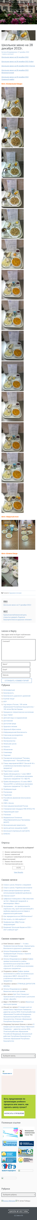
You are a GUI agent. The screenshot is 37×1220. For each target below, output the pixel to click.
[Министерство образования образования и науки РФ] (26, 1146)
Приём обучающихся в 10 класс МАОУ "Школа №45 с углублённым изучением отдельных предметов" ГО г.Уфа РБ (18, 784)
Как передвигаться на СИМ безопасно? (18, 916)
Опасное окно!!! (9, 896)
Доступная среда (9, 724)
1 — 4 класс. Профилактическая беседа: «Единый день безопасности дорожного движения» (19, 946)
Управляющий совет (11, 812)
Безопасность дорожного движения (16, 696)
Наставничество (9, 741)
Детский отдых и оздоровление (15, 718)
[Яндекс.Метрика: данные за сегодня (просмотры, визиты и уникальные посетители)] (8, 1201)
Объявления (8, 749)
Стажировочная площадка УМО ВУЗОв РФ (19, 809)
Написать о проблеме (14, 1113)
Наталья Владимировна (9, 52)
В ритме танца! (8, 699)
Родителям (7, 795)
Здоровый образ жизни (12, 729)
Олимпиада (7, 752)
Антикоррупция (9, 690)
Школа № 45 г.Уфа (18, 11)
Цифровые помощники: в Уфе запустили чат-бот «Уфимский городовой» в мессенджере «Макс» (18, 901)
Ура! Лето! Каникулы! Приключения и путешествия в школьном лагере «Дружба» (19, 996)
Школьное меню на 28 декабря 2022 (15, 57)
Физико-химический (12, 854)
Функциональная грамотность (14, 825)
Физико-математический (14, 852)
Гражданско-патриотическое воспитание (18, 712)
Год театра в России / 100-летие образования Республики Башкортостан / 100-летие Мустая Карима (18, 707)
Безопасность (8, 693)
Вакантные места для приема (14, 991)
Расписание (7, 792)
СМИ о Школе (8, 803)
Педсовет (7, 755)
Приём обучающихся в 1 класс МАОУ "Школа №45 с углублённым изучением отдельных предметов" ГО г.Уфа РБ (18, 776)
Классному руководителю (13, 735)
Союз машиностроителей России (15, 806)
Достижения (8, 721)
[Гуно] (8, 1162)
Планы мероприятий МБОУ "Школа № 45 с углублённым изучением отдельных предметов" (19, 765)
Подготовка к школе (11, 771)
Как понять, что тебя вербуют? (14, 919)
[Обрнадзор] (25, 1162)
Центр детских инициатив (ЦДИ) (15, 828)
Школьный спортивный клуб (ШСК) (16, 831)
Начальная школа (9, 744)
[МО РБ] (8, 1156)
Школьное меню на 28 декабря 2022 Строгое (18, 66)
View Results (18, 872)
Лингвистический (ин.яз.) (14, 864)
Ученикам (7, 815)
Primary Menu (20, 19)
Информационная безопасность (15, 732)
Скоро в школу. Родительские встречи (17, 888)
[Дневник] (9, 1146)
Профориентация (9, 789)
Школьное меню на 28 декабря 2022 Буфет (17, 62)
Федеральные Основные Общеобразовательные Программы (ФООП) (16, 820)
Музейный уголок (10, 738)
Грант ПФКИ (8, 715)
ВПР (5, 702)
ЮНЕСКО (6, 834)
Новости (6, 747)
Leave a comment (8, 54)
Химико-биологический (13, 862)
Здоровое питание (15, 593)
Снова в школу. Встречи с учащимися (17, 885)
